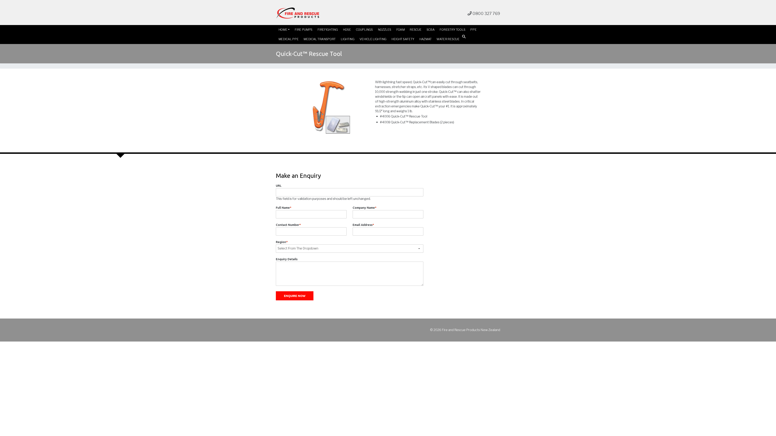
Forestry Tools (452, 29)
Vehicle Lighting (373, 39)
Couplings (364, 29)
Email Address (363, 224)
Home (282, 29)
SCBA (431, 29)
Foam (400, 29)
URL (279, 185)
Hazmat (425, 39)
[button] (464, 37)
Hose (347, 29)
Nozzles (384, 29)
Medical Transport (320, 39)
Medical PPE (288, 39)
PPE (473, 29)
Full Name (283, 207)
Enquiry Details (286, 259)
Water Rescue (447, 39)
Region (282, 242)
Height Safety (402, 39)
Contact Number (288, 224)
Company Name (364, 207)
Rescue (415, 29)
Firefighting (327, 29)
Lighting (347, 39)
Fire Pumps (303, 29)
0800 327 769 (486, 13)
